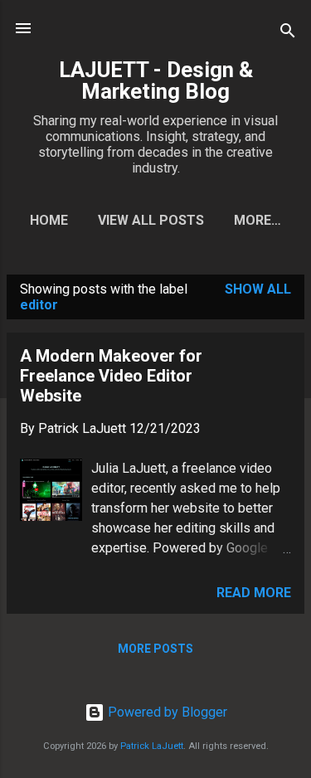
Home (49, 220)
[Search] (288, 33)
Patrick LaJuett (151, 746)
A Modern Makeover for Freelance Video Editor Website (111, 376)
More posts (155, 648)
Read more (253, 593)
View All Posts (151, 220)
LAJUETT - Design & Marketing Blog (156, 80)
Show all (258, 289)
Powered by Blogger (165, 712)
